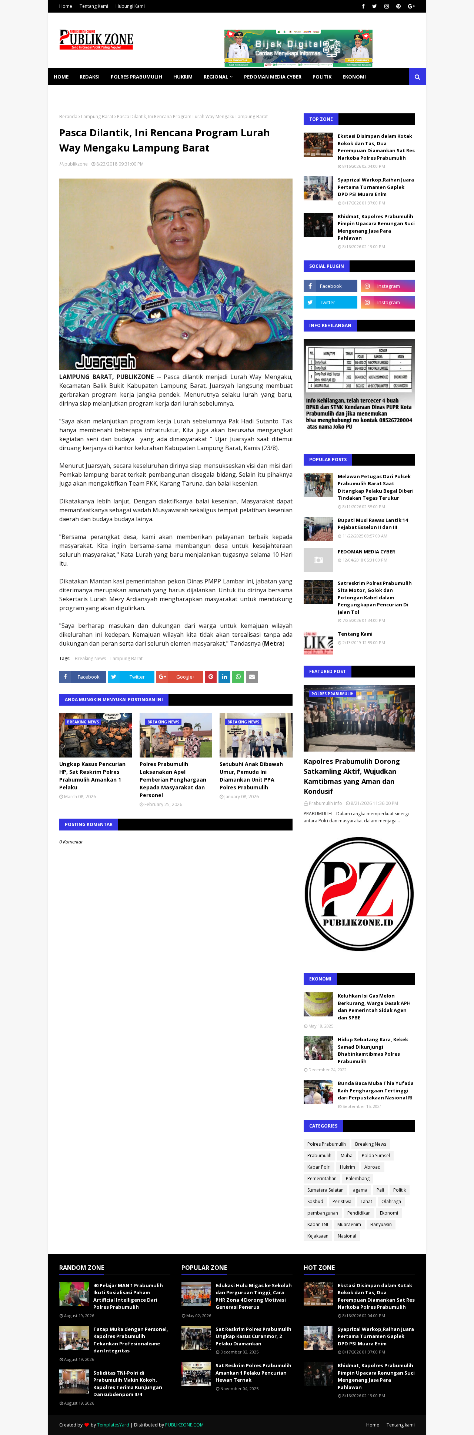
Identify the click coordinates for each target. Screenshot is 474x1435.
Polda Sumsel (376, 1155)
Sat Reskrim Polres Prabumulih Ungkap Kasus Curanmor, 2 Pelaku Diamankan (253, 1336)
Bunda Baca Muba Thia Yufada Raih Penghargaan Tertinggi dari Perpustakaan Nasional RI (376, 1090)
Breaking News (90, 658)
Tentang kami (401, 1425)
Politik (399, 1190)
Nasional (347, 1236)
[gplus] (410, 6)
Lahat (366, 1201)
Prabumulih (319, 1155)
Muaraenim (349, 1224)
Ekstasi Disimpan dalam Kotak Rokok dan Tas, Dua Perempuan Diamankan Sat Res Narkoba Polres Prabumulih (376, 147)
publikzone (76, 164)
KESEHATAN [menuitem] (68, 93)
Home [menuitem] (61, 76)
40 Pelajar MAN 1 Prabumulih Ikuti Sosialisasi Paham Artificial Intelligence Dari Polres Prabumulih (128, 1296)
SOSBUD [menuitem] (103, 93)
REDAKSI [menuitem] (90, 76)
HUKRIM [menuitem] (183, 76)
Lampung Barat (97, 116)
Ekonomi (389, 1213)
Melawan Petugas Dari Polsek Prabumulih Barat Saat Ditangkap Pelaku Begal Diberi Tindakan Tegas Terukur (376, 487)
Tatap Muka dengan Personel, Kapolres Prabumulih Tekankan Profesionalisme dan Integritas (130, 1340)
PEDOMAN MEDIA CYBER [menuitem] (272, 76)
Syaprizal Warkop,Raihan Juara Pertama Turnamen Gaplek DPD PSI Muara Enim (376, 186)
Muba (347, 1155)
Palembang (358, 1178)
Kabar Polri (319, 1167)
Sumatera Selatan (325, 1190)
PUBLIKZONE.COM (184, 1425)
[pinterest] (398, 6)
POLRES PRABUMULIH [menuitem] (136, 76)
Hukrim (347, 1167)
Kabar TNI (317, 1224)
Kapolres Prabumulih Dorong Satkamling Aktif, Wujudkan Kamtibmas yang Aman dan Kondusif (352, 776)
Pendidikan (359, 1213)
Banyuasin (381, 1224)
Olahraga (391, 1201)
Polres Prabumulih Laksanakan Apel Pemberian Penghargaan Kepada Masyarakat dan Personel (173, 779)
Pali (380, 1190)
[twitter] (374, 6)
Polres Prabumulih (326, 1144)
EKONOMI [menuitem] (354, 76)
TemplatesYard (113, 1425)
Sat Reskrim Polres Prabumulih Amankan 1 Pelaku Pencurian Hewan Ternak (253, 1372)
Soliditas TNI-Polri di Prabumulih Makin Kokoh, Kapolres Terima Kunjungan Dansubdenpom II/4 (127, 1383)
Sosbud (315, 1201)
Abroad (372, 1167)
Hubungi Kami (130, 6)
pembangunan (322, 1213)
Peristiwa (342, 1201)
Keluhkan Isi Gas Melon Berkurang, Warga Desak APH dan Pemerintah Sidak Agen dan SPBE (374, 1006)
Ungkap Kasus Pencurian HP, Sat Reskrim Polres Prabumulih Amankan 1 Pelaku (92, 775)
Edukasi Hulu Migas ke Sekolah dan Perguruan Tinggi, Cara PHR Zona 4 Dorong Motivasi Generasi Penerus (254, 1296)
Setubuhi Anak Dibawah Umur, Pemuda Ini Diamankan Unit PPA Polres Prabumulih (251, 775)
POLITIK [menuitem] (322, 76)
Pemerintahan (322, 1178)
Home (65, 6)
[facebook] (363, 6)
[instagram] (387, 6)
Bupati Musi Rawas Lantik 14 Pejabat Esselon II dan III (373, 524)
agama (360, 1190)
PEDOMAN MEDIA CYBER (366, 551)
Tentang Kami (94, 6)
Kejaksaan (317, 1236)
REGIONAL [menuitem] (216, 76)
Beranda (68, 116)
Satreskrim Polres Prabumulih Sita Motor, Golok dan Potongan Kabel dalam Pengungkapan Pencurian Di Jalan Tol (375, 597)
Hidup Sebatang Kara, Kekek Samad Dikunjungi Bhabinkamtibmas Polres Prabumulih (373, 1050)
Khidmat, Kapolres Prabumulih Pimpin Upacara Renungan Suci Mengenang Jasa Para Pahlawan (376, 227)
